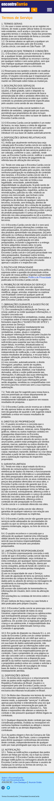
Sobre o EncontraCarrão (12, 778)
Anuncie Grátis (35, 782)
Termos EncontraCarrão (10, 796)
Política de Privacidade (39, 277)
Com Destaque (20, 782)
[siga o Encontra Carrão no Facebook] (3, 788)
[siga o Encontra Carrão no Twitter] (8, 788)
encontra (14, 4)
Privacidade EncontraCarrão (29, 796)
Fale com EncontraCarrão (13, 780)
